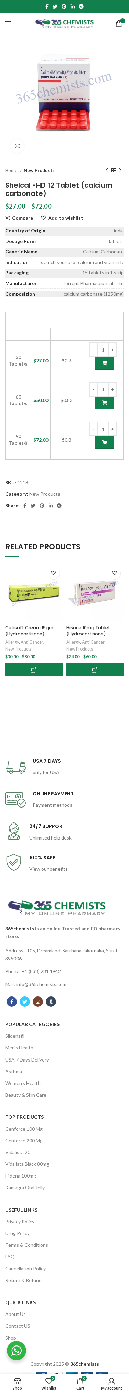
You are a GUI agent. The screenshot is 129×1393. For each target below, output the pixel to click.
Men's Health (19, 1048)
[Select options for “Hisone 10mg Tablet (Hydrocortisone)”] (95, 669)
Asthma (13, 1071)
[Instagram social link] (38, 1001)
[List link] (64, 954)
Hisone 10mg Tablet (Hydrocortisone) (88, 631)
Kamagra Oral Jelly (25, 1187)
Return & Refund (23, 1280)
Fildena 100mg (20, 1176)
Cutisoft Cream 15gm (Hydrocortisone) (29, 631)
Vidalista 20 (17, 1152)
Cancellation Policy (25, 1268)
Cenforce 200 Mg (24, 1140)
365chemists (19, 928)
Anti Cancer (32, 642)
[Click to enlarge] (17, 146)
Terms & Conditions (26, 1245)
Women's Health (23, 1083)
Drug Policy (17, 1233)
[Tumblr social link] (51, 1001)
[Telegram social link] (81, 6)
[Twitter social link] (55, 6)
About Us (15, 1314)
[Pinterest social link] (64, 6)
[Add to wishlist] (53, 573)
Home (11, 170)
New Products (39, 170)
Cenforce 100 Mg (24, 1129)
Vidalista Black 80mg (27, 1164)
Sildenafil (14, 1036)
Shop (10, 1338)
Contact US (17, 1326)
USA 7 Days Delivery (27, 1060)
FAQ (10, 1256)
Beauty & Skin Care (25, 1095)
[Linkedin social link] (72, 6)
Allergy (12, 642)
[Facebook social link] (47, 6)
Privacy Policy (19, 1221)
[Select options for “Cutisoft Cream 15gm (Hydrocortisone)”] (34, 669)
